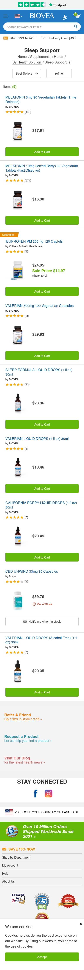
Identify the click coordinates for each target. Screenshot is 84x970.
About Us (8, 881)
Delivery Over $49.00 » (60, 38)
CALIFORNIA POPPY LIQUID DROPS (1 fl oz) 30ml (41, 505)
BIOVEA (14, 107)
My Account (10, 865)
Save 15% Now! (21, 38)
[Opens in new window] (36, 793)
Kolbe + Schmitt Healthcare (25, 246)
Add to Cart (42, 151)
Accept (42, 956)
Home (22, 56)
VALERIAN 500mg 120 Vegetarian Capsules (39, 306)
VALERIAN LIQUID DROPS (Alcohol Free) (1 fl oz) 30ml (41, 640)
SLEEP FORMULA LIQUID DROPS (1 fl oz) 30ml (38, 372)
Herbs (59, 56)
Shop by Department (16, 857)
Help (5, 873)
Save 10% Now (21, 849)
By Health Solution (27, 62)
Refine (59, 73)
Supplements (40, 56)
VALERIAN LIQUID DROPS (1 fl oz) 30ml (37, 438)
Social (12, 576)
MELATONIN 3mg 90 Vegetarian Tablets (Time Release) (40, 99)
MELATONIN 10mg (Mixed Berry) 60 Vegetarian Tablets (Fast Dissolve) (41, 168)
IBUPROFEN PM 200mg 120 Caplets (34, 241)
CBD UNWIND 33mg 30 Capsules (31, 571)
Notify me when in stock (44, 621)
